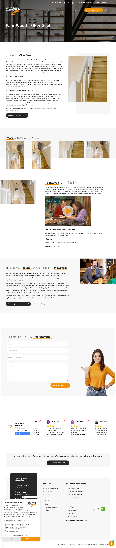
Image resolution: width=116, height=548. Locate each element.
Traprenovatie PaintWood (64, 242)
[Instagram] (60, 3)
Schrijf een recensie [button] (22, 434)
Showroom (70, 11)
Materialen (51, 11)
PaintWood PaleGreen (12, 110)
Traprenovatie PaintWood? (14, 60)
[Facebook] (64, 3)
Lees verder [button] (40, 437)
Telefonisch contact (23, 485)
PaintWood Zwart (40, 108)
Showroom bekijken (40, 304)
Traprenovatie (39, 11)
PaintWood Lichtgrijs (52, 108)
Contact (77, 11)
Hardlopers (61, 11)
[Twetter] (73, 3)
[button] (83, 284)
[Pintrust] (69, 3)
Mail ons (19, 487)
